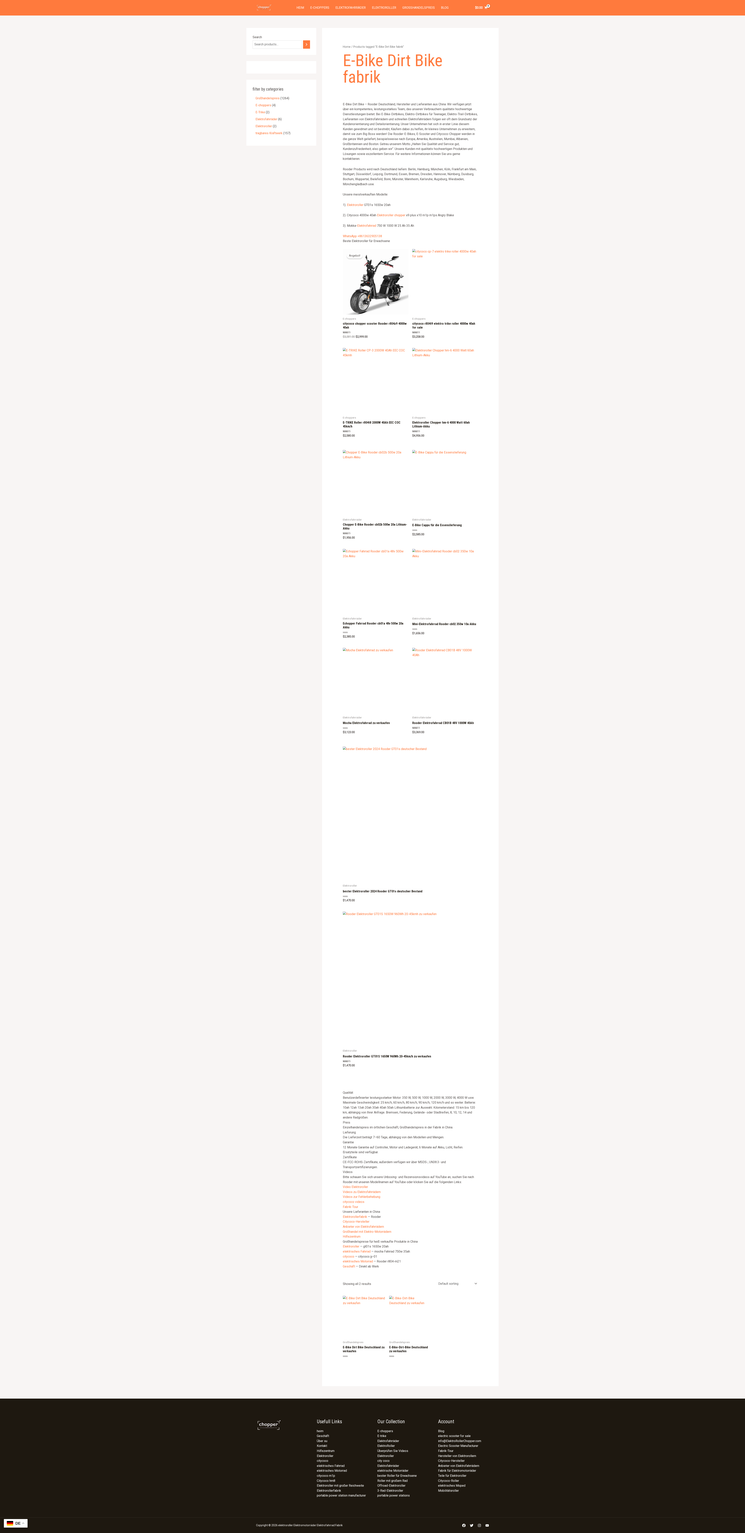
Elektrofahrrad (366, 226)
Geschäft (349, 1266)
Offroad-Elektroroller (391, 1485)
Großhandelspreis (418, 8)
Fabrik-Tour (350, 1207)
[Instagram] (479, 1525)
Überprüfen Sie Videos (392, 1451)
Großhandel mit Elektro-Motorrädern (367, 1232)
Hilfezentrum (351, 1236)
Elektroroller (384, 8)
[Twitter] (471, 1525)
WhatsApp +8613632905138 (362, 236)
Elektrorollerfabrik (355, 1217)
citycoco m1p (326, 1476)
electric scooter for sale (454, 1436)
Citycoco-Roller (448, 1481)
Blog (445, 8)
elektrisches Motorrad (358, 1261)
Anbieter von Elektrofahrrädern (363, 1226)
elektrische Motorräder (392, 1470)
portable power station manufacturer (341, 1495)
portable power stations (393, 1495)
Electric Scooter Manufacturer (458, 1446)
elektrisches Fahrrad (357, 1251)
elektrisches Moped (451, 1485)
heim (300, 8)
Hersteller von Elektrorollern (457, 1456)
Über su (322, 1441)
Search (257, 37)
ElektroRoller (386, 1446)
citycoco (348, 1256)
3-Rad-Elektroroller (390, 1490)
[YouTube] (487, 1525)
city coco (383, 1461)
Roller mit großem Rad (392, 1481)
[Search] (306, 44)
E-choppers (319, 8)
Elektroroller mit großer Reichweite (340, 1485)
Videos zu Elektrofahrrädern (362, 1192)
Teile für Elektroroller (452, 1476)
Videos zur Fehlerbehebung (361, 1197)
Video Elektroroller (355, 1187)
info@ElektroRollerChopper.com (459, 1441)
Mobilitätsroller (448, 1490)
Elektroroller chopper (391, 215)
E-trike (381, 1436)
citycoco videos (353, 1202)
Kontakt (322, 1446)
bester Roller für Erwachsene (397, 1476)
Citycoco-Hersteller (356, 1221)
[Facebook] (464, 1525)
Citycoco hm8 (326, 1481)
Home (347, 46)
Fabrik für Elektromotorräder (457, 1470)
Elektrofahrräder (350, 8)
